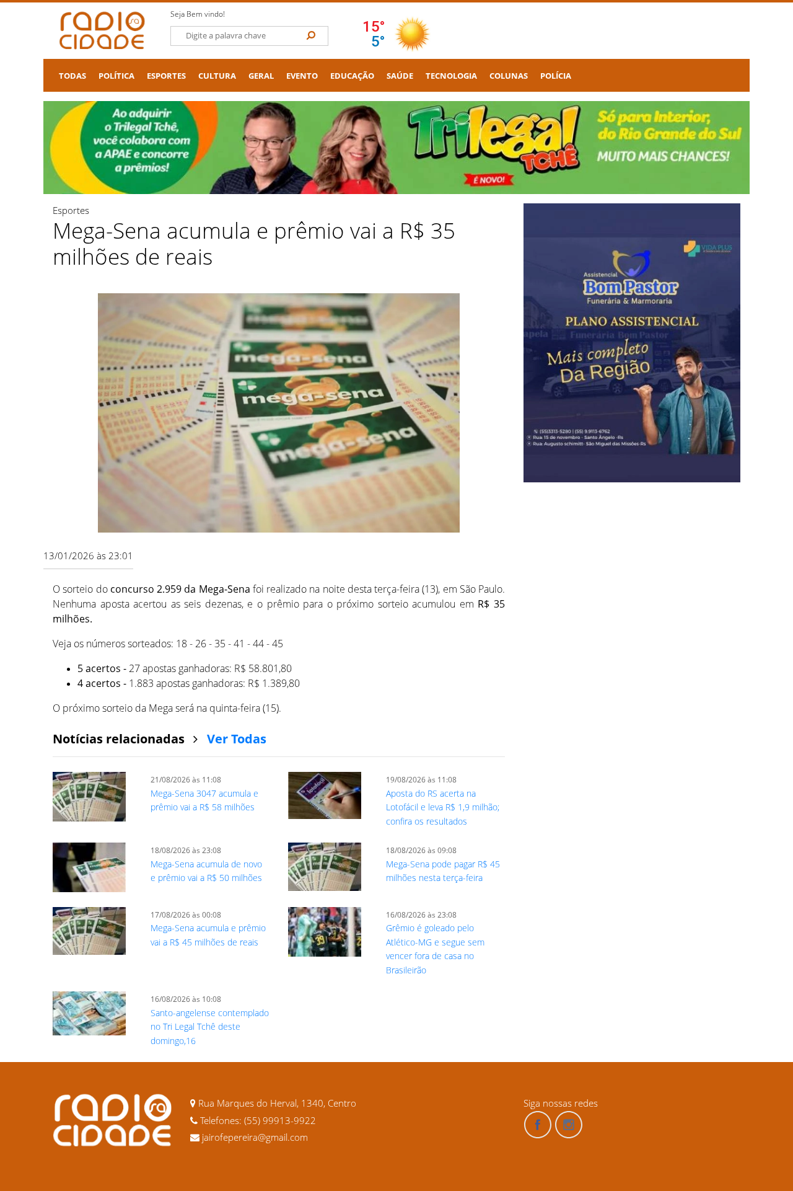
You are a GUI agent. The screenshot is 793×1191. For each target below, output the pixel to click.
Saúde (400, 76)
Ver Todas (236, 738)
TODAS (72, 76)
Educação (352, 76)
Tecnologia (451, 76)
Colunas (508, 76)
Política (116, 76)
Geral (261, 76)
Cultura (217, 76)
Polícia (555, 76)
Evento (302, 76)
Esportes (166, 76)
